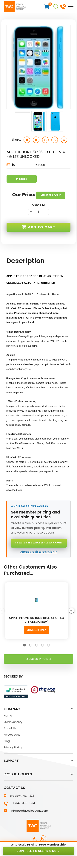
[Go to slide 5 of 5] (48, 645)
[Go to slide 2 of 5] (30, 645)
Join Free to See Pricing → (38, 851)
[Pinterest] (64, 140)
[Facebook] (27, 140)
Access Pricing (38, 659)
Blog (7, 741)
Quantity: (38, 204)
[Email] (36, 140)
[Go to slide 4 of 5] (42, 645)
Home (8, 715)
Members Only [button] (51, 195)
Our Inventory (13, 722)
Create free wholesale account (39, 542)
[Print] (45, 140)
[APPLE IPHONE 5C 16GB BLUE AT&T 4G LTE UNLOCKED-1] (36, 599)
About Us (10, 728)
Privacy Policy (13, 747)
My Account (12, 735)
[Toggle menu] (69, 6)
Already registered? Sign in (38, 552)
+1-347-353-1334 (63, 6)
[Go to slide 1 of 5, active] (24, 645)
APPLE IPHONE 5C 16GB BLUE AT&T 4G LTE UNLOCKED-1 (36, 619)
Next (71, 610)
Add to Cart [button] (42, 227)
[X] (54, 140)
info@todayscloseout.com (29, 811)
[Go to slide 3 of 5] (36, 645)
